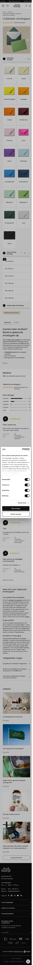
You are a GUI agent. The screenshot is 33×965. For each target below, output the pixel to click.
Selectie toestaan (16, 514)
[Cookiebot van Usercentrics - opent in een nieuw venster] (22, 449)
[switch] (27, 485)
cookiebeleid (15, 473)
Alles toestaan (15, 508)
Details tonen (22, 503)
